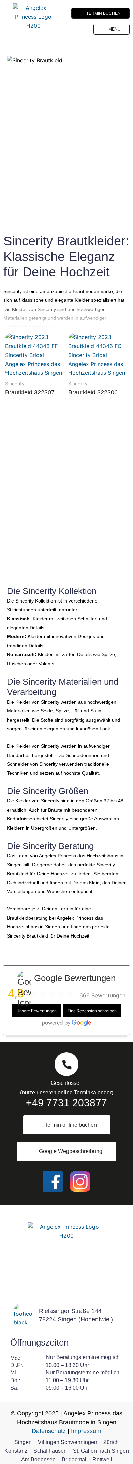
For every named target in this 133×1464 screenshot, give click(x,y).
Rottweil (102, 1459)
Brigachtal (74, 1459)
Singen (23, 1442)
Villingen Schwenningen (67, 1442)
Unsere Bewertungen (36, 1010)
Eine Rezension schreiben (92, 1010)
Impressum (86, 1431)
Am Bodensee (38, 1459)
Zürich (111, 1442)
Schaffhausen (50, 1451)
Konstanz (15, 1451)
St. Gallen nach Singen (101, 1451)
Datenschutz (49, 1431)
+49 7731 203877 (66, 1102)
